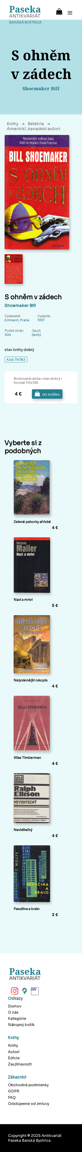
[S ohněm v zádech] (37, 192)
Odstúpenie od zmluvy (28, 1103)
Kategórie (17, 1018)
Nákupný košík (21, 1024)
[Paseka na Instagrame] (14, 992)
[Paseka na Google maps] (24, 992)
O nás (13, 1012)
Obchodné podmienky (28, 1085)
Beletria (36, 123)
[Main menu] (70, 9)
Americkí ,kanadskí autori (33, 128)
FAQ (12, 1097)
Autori (14, 1051)
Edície (14, 1058)
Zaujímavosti (20, 1064)
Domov (14, 1006)
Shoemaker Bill (20, 305)
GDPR (13, 1091)
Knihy (12, 123)
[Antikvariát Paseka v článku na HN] (34, 992)
